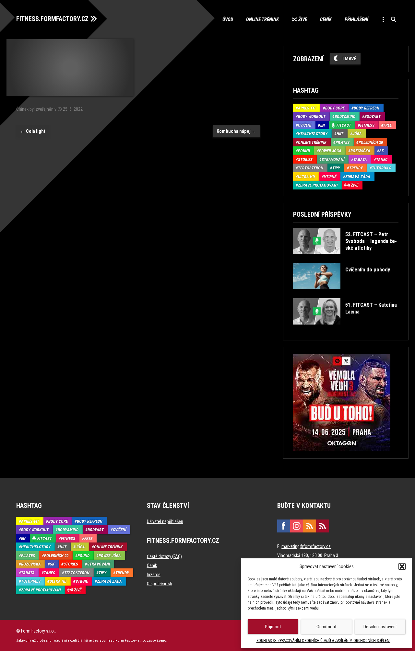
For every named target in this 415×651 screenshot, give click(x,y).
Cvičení (304, 125)
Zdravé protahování (318, 185)
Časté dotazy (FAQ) (164, 556)
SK (381, 150)
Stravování (333, 159)
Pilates (343, 142)
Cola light (32, 131)
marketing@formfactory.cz (306, 546)
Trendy (356, 168)
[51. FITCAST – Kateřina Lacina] (345, 329)
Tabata (360, 159)
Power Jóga (330, 150)
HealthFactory (312, 133)
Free (388, 125)
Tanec (381, 159)
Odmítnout (326, 627)
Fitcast (344, 125)
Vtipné (330, 176)
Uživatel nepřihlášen (165, 521)
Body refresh (366, 108)
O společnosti (159, 583)
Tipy (336, 168)
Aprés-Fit (307, 108)
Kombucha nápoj (236, 131)
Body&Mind (345, 116)
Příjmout (273, 627)
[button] (402, 566)
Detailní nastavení (380, 627)
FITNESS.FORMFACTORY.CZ (52, 19)
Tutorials (381, 168)
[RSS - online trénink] (322, 526)
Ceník (326, 19)
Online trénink (262, 19)
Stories (305, 159)
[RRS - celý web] (309, 526)
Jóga (357, 133)
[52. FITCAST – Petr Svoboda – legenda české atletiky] (345, 259)
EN (322, 125)
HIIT (340, 133)
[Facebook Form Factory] (283, 526)
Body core (335, 108)
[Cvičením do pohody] (341, 294)
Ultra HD (306, 176)
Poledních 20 (371, 142)
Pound (304, 150)
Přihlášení (356, 19)
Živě (302, 19)
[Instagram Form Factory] (296, 526)
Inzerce (153, 574)
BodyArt (372, 116)
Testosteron (310, 168)
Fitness (367, 125)
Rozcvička (360, 150)
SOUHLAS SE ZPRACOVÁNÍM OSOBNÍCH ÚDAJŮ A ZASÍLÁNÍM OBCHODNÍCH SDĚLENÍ (323, 640)
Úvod (227, 19)
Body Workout (312, 116)
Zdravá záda (357, 176)
